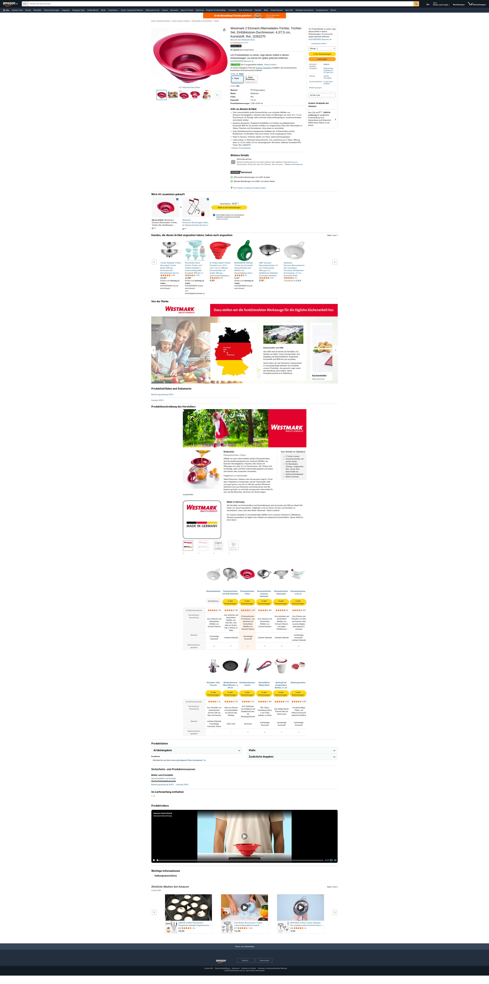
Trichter (216, 21)
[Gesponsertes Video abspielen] (188, 907)
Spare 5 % (235, 65)
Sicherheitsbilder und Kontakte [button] (163, 778)
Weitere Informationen (294, 164)
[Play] (153, 860)
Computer (232, 10)
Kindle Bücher (93, 10)
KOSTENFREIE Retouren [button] (319, 39)
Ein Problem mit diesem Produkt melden (250, 188)
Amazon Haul (17, 10)
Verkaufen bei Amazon (304, 10)
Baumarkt (174, 10)
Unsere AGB (208, 968)
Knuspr (28, 10)
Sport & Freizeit (187, 10)
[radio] (162, 95)
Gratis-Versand (277, 10)
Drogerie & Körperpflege (216, 10)
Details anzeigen (222, 219)
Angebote (66, 10)
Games (165, 10)
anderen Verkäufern (264, 68)
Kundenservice (322, 10)
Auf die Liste (315, 95)
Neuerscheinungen (51, 10)
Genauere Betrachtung (162, 816)
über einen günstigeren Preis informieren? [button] (185, 760)
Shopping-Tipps (78, 10)
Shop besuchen (318, 379)
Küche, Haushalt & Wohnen (132, 10)
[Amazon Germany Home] (221, 961)
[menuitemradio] (331, 860)
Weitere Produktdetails (241, 148)
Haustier (258, 10)
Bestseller (38, 10)
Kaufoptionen (213, 601)
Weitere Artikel (270, 65)
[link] (196, 207)
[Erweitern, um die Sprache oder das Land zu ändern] (252, 961)
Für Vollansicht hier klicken (189, 87)
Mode (103, 10)
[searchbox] (221, 3)
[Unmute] (335, 860)
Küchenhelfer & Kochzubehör (202, 21)
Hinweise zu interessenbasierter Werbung (272, 968)
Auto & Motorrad (245, 10)
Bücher (333, 10)
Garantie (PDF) (157, 400)
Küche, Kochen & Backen (181, 21)
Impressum (236, 968)
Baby (266, 10)
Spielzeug (200, 10)
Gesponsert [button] (155, 890)
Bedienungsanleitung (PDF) (162, 394)
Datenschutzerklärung (222, 968)
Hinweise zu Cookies (248, 968)
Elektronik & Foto (152, 10)
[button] (6, 10)
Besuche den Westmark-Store (242, 40)
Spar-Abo (289, 10)
